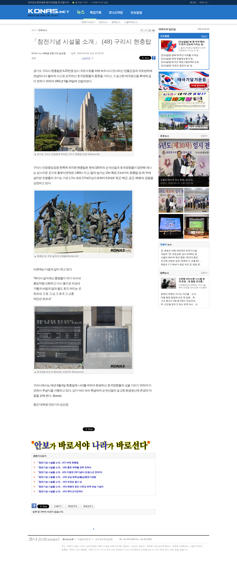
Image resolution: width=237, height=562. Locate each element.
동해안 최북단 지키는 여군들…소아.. (179, 294)
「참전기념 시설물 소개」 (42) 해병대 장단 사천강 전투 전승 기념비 (70, 486)
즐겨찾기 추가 (81, 2)
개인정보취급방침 (104, 539)
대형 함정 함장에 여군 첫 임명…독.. (178, 297)
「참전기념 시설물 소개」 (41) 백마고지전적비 (60, 491)
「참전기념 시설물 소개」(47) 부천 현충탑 (58, 462)
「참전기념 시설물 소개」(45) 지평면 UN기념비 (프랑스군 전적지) (69, 472)
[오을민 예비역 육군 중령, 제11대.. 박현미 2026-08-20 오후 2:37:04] (184, 186)
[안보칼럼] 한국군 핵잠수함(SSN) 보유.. (180, 62)
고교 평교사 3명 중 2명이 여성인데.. (178, 301)
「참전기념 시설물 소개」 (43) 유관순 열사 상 (59, 482)
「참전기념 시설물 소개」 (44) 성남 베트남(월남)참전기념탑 (66, 477)
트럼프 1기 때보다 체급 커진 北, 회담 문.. (181, 264)
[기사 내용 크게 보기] (142, 31)
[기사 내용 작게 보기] (146, 31)
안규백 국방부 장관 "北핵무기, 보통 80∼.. (181, 261)
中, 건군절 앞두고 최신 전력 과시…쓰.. (180, 304)
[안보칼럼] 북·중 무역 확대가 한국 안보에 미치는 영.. (191, 43)
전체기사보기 (88, 22)
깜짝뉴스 (115, 22)
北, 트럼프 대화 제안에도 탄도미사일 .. (180, 250)
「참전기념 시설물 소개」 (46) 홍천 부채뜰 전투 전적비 (64, 467)
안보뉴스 (103, 22)
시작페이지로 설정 (99, 2)
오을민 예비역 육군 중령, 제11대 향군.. (180, 257)
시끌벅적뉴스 (131, 22)
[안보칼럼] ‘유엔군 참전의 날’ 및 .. (177, 65)
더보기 (204, 36)
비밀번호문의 (84, 539)
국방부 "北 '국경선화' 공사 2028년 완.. (179, 254)
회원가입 (203, 2)
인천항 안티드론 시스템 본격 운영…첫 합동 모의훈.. (192, 280)
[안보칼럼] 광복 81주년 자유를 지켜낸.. (180, 55)
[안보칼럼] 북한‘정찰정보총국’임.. (177, 58)
